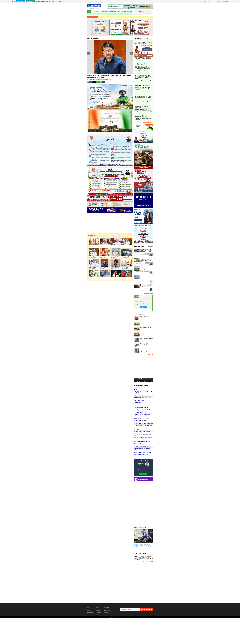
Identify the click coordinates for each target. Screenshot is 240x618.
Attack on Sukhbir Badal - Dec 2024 (143, 425)
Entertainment (111, 13)
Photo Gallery (123, 11)
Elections (97, 608)
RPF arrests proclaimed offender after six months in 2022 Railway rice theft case (143, 85)
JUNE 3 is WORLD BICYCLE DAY (146, 316)
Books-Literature (118, 13)
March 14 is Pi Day (144, 322)
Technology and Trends (128, 13)
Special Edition (139, 523)
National (111, 11)
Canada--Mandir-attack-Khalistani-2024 (143, 434)
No (145, 303)
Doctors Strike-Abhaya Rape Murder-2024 (141, 455)
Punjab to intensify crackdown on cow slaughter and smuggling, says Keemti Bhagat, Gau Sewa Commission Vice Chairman (142, 102)
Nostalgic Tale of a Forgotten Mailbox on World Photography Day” (146, 350)
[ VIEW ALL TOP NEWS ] (147, 122)
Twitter (94, 82)
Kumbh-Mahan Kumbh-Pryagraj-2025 (143, 423)
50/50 (137, 304)
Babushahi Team (42, 1)
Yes (137, 303)
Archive (47, 1)
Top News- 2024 (138, 443)
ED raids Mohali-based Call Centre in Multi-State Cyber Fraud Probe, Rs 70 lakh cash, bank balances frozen (143, 63)
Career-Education (104, 13)
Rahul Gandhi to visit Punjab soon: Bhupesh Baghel (141, 107)
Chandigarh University (139, 400)
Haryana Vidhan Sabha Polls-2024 (142, 452)
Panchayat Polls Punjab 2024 (141, 446)
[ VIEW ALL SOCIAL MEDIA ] (147, 561)
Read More (143, 474)
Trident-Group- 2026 (139, 395)
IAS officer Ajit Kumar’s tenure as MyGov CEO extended (142, 119)
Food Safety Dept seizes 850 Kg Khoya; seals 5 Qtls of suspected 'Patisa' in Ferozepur (142, 88)
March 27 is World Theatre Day (146, 338)
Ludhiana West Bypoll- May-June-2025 (142, 415)
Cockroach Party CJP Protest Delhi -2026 (143, 388)
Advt (50, 1)
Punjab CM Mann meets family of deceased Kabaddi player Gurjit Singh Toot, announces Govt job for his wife (142, 67)
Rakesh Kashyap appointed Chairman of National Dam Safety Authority (142, 116)
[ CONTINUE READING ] (148, 550)
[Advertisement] (110, 223)
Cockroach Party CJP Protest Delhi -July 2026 (143, 392)
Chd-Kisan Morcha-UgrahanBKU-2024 (142, 449)
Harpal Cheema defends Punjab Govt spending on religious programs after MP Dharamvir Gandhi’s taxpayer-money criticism (143, 77)
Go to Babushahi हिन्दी (30, 1)
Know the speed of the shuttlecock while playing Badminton (145, 344)
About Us (88, 608)
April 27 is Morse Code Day (145, 327)
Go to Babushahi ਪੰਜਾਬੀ (21, 1)
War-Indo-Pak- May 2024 (140, 420)
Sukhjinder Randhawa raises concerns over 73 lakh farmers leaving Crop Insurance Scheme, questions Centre (142, 72)
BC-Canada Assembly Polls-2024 (142, 441)
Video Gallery (129, 11)
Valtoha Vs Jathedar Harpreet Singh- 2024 (143, 438)
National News (106, 607)
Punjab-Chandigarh (95, 11)
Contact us (61, 1)
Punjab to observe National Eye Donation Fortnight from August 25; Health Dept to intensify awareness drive (142, 58)
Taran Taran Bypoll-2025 (140, 412)
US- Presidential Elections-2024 (142, 431)
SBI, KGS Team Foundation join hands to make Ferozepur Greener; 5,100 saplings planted (142, 97)
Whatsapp (98, 82)
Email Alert (90, 13)
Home (89, 11)
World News (116, 11)
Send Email (103, 82)
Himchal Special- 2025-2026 (141, 405)
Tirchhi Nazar (96, 13)
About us (37, 1)
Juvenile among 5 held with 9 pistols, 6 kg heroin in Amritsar (138, 17)
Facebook (90, 82)
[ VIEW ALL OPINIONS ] (148, 293)
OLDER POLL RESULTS (148, 309)
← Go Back (130, 38)
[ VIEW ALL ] (150, 354)
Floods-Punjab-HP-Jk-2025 (141, 407)
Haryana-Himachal (104, 11)
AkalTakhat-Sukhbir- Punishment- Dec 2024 (142, 428)
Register (226, 1)
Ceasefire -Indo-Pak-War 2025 (141, 418)
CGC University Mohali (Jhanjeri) (142, 397)
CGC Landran (137, 402)
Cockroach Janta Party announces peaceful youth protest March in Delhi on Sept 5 (142, 93)
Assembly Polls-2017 (55, 1)
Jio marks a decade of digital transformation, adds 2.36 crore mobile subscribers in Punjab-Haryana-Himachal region (143, 111)
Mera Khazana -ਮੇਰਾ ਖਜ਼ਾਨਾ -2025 (142, 410)
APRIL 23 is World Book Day (145, 333)
